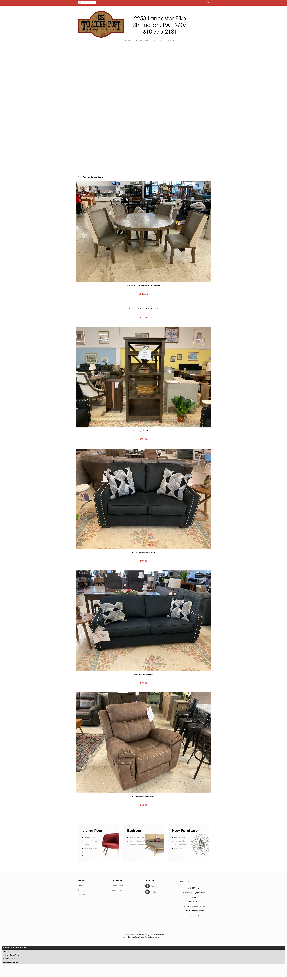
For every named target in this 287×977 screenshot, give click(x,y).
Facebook (155, 886)
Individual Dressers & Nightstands (142, 841)
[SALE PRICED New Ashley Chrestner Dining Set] (143, 231)
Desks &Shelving (90, 837)
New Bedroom (179, 837)
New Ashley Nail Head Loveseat (143, 552)
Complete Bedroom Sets (139, 845)
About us (81, 890)
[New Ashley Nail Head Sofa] (143, 620)
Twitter (153, 892)
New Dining (178, 848)
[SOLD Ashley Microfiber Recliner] (143, 742)
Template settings (157, 935)
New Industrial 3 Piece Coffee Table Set (143, 309)
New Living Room (181, 841)
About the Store (118, 890)
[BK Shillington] (132, 24)
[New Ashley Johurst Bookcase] (143, 377)
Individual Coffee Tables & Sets (96, 841)
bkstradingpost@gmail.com (194, 893)
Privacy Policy (144, 935)
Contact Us (82, 895)
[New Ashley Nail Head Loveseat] (143, 499)
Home (80, 886)
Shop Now (151, 152)
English (87, 3)
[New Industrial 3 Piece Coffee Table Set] (143, 304)
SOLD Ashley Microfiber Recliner (143, 796)
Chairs (86, 855)
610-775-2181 (194, 888)
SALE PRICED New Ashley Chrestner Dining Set (143, 285)
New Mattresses (180, 845)
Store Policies (117, 886)
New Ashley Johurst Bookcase (143, 431)
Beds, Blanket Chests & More (140, 837)
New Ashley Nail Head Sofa (143, 674)
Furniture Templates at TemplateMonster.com (144, 937)
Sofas (86, 845)
